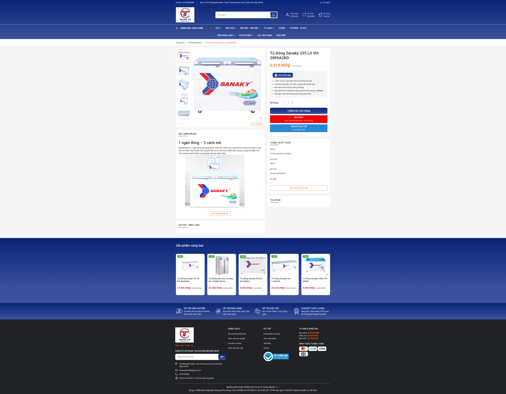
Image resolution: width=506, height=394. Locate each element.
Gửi (221, 357)
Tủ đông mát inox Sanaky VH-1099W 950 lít (221, 280)
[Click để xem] (227, 85)
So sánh (326, 2)
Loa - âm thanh (264, 35)
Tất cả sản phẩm (270, 339)
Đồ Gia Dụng (245, 35)
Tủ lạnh (268, 28)
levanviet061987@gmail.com (190, 370)
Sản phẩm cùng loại (189, 245)
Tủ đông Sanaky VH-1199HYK (281, 280)
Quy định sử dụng (234, 343)
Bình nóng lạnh (225, 35)
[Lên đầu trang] (502, 377)
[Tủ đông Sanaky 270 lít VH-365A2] (253, 265)
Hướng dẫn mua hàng (272, 334)
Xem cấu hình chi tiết (299, 188)
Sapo (277, 387)
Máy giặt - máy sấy (249, 28)
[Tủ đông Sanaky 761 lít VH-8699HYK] (190, 265)
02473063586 (189, 2)
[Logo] (193, 14)
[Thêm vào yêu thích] (260, 118)
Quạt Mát (281, 35)
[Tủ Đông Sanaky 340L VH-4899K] (316, 265)
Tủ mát (281, 28)
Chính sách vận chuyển (236, 339)
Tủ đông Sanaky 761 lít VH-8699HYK (188, 280)
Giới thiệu (267, 343)
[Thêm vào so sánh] (257, 124)
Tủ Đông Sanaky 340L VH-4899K (315, 280)
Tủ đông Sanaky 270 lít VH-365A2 (251, 280)
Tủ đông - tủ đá (298, 28)
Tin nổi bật (275, 200)
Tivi (217, 28)
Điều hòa (229, 28)
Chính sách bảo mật (235, 348)
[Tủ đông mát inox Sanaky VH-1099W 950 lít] (222, 265)
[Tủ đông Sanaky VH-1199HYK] (284, 265)
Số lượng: (274, 103)
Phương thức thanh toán (237, 334)
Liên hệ (266, 348)
